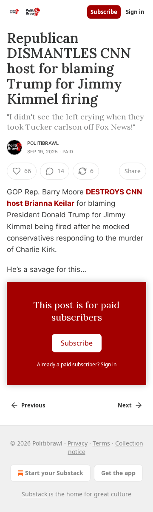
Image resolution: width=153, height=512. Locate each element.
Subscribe (104, 12)
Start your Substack (54, 473)
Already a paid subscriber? (76, 364)
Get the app (118, 473)
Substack (34, 494)
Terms (101, 443)
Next (125, 405)
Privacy (78, 443)
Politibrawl (43, 143)
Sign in (135, 12)
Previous (33, 405)
